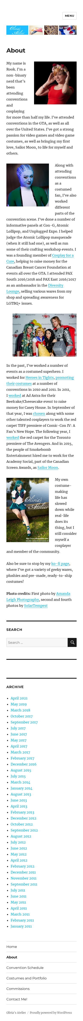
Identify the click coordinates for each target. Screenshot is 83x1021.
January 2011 (21, 926)
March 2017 (20, 752)
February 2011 (22, 920)
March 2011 (20, 914)
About (11, 957)
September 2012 (24, 830)
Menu (69, 15)
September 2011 (24, 884)
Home (11, 947)
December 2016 (24, 764)
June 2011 (18, 896)
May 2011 (18, 902)
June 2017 (19, 734)
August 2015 (21, 770)
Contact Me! (16, 999)
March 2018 (20, 710)
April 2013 (19, 806)
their (10, 383)
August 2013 (21, 794)
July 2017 (18, 728)
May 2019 (19, 704)
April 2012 (19, 860)
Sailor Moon (47, 467)
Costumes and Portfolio (26, 978)
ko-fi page (60, 563)
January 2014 (21, 788)
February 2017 (22, 758)
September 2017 (24, 722)
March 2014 (20, 782)
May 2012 (19, 854)
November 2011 (23, 878)
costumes (24, 383)
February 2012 (22, 866)
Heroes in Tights (40, 377)
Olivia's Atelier (16, 1013)
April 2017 (19, 746)
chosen (39, 413)
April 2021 (19, 698)
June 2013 (19, 800)
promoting (65, 377)
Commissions (18, 989)
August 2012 (21, 836)
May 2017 (18, 740)
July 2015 (18, 776)
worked (15, 395)
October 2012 (22, 824)
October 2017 (22, 716)
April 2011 (19, 908)
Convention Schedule (25, 968)
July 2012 (18, 842)
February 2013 (22, 812)
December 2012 (23, 818)
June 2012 (19, 848)
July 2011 (18, 890)
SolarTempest (36, 605)
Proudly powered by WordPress (51, 1013)
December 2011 (23, 872)
